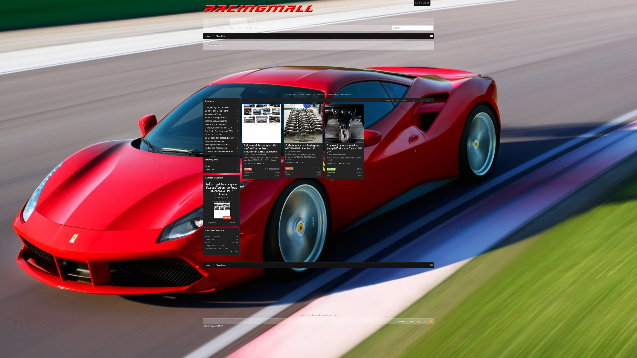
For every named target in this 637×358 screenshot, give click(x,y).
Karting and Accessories (216, 148)
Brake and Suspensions (216, 118)
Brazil (207, 166)
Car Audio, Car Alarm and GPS (219, 131)
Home (210, 21)
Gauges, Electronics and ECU (218, 128)
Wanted (248, 169)
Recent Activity (236, 28)
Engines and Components (217, 111)
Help (411, 321)
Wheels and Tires (213, 114)
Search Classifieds (218, 28)
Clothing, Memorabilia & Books (219, 151)
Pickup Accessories (213, 134)
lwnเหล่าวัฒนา (332, 163)
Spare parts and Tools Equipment (220, 138)
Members (254, 21)
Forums (222, 21)
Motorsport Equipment (215, 141)
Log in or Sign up (422, 3)
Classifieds (238, 21)
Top (425, 321)
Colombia (209, 169)
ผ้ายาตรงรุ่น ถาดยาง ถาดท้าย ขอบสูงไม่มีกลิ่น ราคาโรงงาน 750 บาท (344, 148)
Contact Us (401, 321)
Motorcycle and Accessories (217, 145)
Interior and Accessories (216, 124)
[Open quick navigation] (431, 36)
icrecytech (289, 162)
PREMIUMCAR (222, 197)
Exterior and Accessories (216, 121)
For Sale (331, 169)
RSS (430, 321)
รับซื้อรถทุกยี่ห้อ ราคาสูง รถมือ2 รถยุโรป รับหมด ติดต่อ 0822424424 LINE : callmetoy (261, 148)
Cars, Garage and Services (217, 107)
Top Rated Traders (254, 28)
